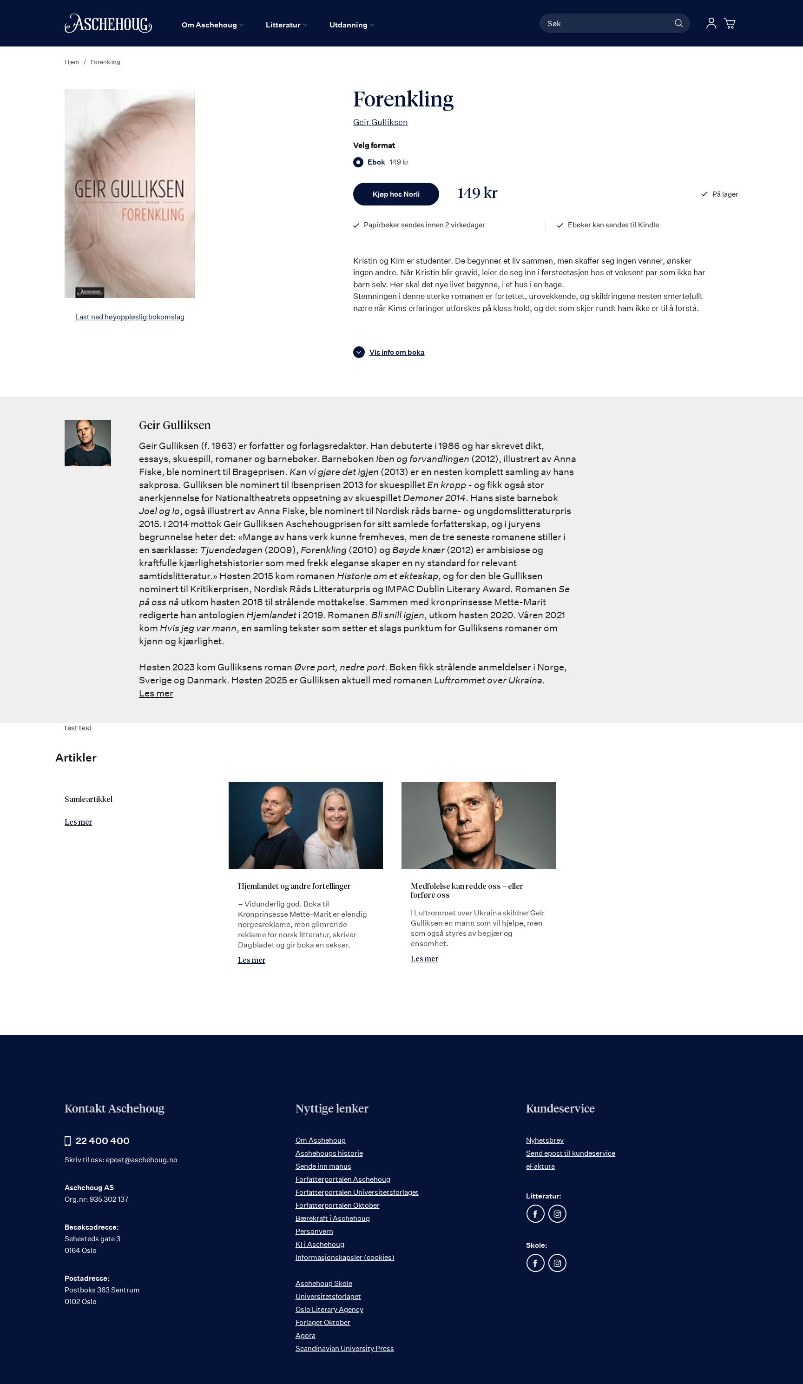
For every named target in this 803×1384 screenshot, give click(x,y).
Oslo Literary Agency (329, 1309)
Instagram (557, 1214)
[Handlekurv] (731, 23)
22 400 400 (103, 1140)
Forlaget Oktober (323, 1322)
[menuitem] (213, 24)
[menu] (278, 24)
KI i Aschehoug (320, 1244)
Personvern (314, 1231)
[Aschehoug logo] (108, 23)
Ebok (388, 162)
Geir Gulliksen (380, 122)
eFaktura (540, 1166)
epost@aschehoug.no (142, 1159)
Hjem (72, 62)
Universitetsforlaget (328, 1296)
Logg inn (711, 23)
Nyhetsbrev (545, 1140)
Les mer (156, 693)
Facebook (535, 1214)
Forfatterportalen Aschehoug (343, 1179)
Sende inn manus (323, 1166)
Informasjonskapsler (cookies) (345, 1257)
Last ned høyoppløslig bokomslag (129, 316)
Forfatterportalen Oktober (338, 1205)
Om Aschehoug (321, 1140)
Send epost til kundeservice (570, 1153)
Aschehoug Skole (324, 1283)
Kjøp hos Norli (396, 194)
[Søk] (679, 23)
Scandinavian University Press (345, 1348)
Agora (306, 1335)
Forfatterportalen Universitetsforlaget (357, 1192)
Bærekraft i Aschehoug (333, 1218)
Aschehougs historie (329, 1153)
